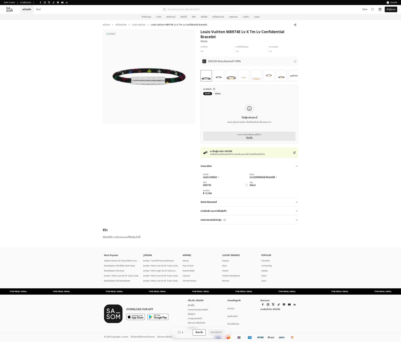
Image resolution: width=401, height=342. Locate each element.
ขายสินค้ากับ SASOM (270, 309)
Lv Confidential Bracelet (262, 177)
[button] (200, 9)
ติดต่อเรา (230, 308)
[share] (295, 25)
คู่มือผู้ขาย (191, 314)
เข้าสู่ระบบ (391, 9)
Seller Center (9, 2)
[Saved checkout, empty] (380, 9)
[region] (149, 76)
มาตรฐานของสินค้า (195, 318)
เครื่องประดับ (121, 25)
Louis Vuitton (139, 25)
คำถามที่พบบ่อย (233, 324)
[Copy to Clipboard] (246, 185)
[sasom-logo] (9, 9)
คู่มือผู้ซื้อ (191, 305)
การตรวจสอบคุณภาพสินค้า (198, 309)
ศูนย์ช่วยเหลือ (232, 316)
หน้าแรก (106, 25)
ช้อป (38, 9)
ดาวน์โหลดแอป (25, 2)
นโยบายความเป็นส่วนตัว (196, 323)
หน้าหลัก (27, 9)
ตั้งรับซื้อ (249, 138)
